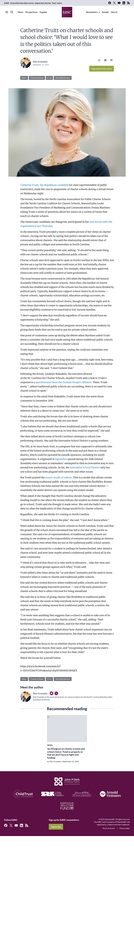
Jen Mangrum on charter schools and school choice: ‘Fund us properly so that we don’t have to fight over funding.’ (66, 753)
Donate (105, 12)
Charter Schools (36, 78)
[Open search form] (11, 12)
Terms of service (108, 828)
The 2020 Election (62, 78)
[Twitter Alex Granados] (56, 693)
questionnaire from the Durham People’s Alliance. (64, 382)
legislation (61, 459)
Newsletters (92, 12)
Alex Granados (40, 61)
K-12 (49, 78)
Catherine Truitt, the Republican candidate (44, 184)
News (20, 12)
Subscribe (56, 826)
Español (43, 12)
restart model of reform (58, 477)
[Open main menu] (6, 12)
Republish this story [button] (101, 68)
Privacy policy (124, 828)
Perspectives (31, 12)
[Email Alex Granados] (51, 693)
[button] (105, 60)
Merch (114, 12)
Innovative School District (85, 467)
